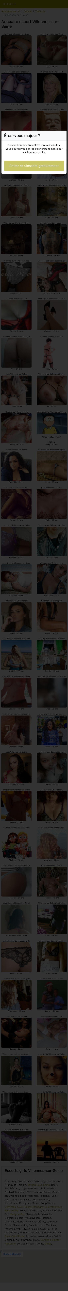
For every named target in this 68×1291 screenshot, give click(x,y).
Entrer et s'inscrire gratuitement (34, 166)
